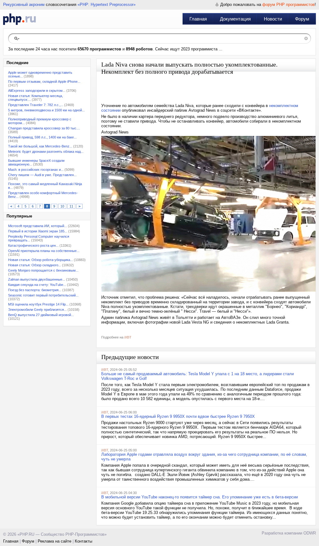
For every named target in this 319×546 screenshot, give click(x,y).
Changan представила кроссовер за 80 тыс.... (44, 128)
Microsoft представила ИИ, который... (37, 226)
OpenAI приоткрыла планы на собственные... (43, 251)
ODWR (309, 533)
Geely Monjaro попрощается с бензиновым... (43, 270)
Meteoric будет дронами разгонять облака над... (45, 151)
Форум (302, 18)
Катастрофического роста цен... (33, 245)
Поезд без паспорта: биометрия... (34, 290)
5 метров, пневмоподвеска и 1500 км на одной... (46, 110)
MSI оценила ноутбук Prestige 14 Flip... (38, 304)
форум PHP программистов (288, 4)
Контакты (83, 541)
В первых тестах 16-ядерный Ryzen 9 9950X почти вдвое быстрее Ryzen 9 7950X (178, 416)
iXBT (127, 337)
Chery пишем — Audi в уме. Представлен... (42, 175)
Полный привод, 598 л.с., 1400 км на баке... (42, 137)
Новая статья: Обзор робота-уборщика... (40, 260)
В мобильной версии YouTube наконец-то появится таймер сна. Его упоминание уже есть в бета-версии (199, 497)
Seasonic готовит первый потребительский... (43, 295)
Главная (198, 18)
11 (71, 206)
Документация (235, 18)
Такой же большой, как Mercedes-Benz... (40, 146)
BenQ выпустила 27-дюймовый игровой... (41, 315)
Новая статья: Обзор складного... (34, 265)
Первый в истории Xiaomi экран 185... (37, 231)
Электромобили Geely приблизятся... (37, 309)
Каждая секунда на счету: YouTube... (37, 285)
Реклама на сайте (54, 541)
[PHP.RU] (19, 19)
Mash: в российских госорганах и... (36, 169)
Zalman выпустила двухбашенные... (36, 279)
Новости (273, 18)
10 (62, 206)
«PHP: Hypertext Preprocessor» (107, 4)
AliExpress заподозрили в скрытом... (36, 90)
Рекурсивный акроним (24, 4)
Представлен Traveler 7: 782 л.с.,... (35, 105)
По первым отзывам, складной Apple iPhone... (44, 81)
